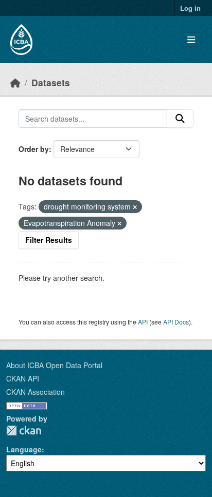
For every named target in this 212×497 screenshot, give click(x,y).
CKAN (23, 430)
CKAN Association (35, 392)
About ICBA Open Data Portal (54, 365)
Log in (190, 8)
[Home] (15, 82)
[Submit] (180, 118)
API (143, 321)
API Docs (176, 321)
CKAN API (22, 378)
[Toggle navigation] (191, 39)
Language (24, 449)
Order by (34, 149)
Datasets (50, 82)
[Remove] (135, 207)
